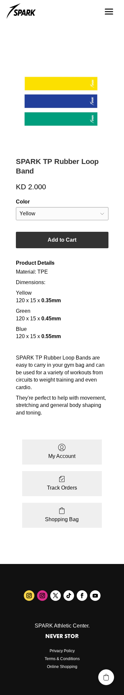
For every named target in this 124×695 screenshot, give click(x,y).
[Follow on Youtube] (95, 595)
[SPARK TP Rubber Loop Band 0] (62, 101)
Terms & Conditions (62, 658)
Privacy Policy (62, 651)
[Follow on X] (55, 595)
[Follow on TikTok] (68, 595)
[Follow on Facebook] (82, 595)
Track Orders (62, 488)
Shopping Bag (62, 519)
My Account (61, 456)
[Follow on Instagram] (29, 595)
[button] (106, 677)
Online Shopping (62, 666)
